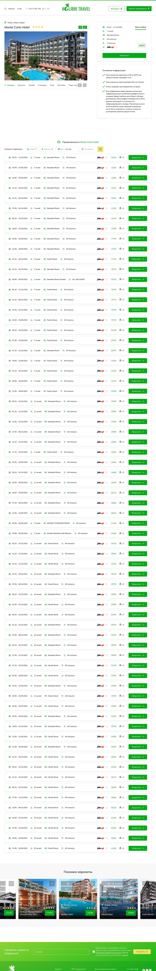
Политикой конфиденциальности (108, 953)
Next (82, 56)
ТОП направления (78, 969)
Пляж (52, 85)
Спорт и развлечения (77, 85)
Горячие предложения (138, 9)
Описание (21, 85)
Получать (140, 951)
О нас (19, 9)
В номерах (42, 85)
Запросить (124, 55)
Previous (9, 56)
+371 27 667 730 (34, 9)
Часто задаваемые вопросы (105, 969)
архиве (125, 955)
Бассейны (61, 85)
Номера (32, 85)
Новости (11, 9)
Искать (100, 149)
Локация (10, 85)
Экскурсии (115, 9)
